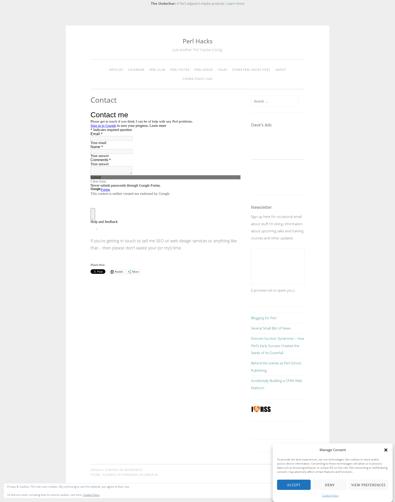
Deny (330, 485)
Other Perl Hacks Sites (251, 70)
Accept (294, 485)
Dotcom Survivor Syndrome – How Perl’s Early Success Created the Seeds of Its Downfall (277, 345)
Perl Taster (179, 70)
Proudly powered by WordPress (117, 470)
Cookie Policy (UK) (198, 79)
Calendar (136, 70)
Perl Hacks (198, 41)
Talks (222, 70)
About (280, 70)
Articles (116, 70)
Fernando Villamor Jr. (140, 475)
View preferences (368, 485)
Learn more (235, 3)
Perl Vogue (204, 70)
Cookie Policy (330, 495)
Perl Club (157, 70)
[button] (386, 450)
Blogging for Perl (263, 318)
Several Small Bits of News (271, 328)
